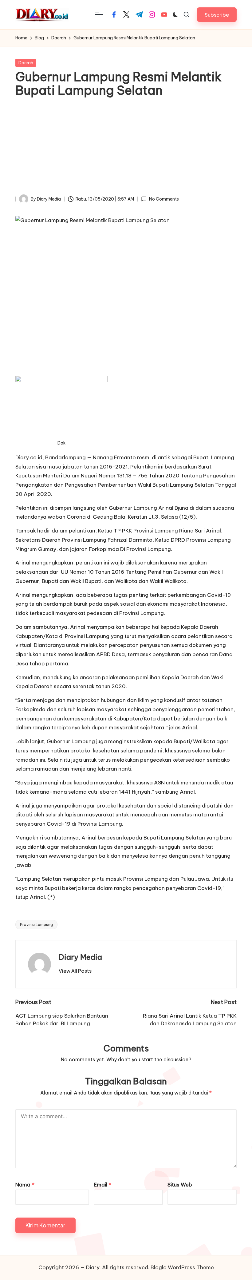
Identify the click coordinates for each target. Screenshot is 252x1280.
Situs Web (179, 1184)
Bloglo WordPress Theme (182, 1267)
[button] (217, 14)
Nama (24, 1184)
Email (102, 1184)
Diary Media (80, 957)
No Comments (164, 199)
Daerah (25, 63)
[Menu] (98, 14)
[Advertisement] (126, 148)
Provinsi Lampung (36, 924)
